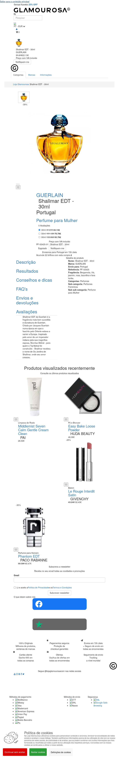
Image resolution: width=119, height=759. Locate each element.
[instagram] (17, 673)
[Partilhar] (18, 184)
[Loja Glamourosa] (59, 10)
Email (16, 575)
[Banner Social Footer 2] (59, 624)
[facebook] (21, 673)
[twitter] (23, 673)
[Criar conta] (16, 29)
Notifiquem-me (22, 61)
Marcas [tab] (31, 74)
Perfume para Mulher (56, 220)
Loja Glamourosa (21, 84)
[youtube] (15, 673)
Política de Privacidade (38, 587)
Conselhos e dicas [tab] (34, 280)
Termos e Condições (62, 587)
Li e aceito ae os (44, 587)
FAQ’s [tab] (22, 289)
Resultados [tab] (27, 271)
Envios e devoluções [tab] (27, 300)
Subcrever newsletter (59, 592)
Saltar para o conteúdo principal (14, 1)
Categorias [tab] (18, 74)
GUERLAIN (49, 194)
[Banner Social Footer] (59, 604)
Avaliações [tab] (26, 311)
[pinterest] (19, 673)
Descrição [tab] (26, 262)
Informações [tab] (46, 74)
